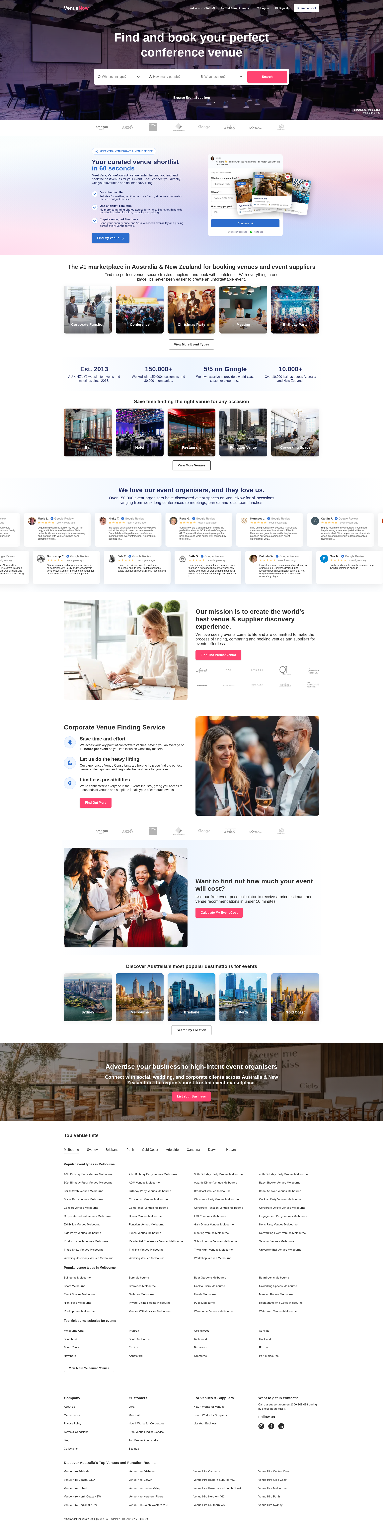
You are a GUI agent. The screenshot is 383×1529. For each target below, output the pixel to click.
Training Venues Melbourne (146, 1249)
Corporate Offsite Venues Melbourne (282, 1207)
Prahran (134, 1330)
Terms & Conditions (76, 1431)
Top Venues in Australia (143, 1440)
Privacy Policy (72, 1423)
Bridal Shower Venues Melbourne (280, 1191)
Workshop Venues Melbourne (212, 1258)
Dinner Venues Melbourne (145, 1216)
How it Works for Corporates (146, 1423)
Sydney (92, 1149)
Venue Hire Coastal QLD (79, 1479)
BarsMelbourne (139, 1277)
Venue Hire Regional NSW (80, 1504)
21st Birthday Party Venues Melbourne (153, 1174)
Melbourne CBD (74, 1330)
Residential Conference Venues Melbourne (156, 1241)
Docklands (265, 1339)
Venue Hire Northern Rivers (146, 1496)
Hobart (231, 1149)
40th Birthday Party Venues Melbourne (283, 1174)
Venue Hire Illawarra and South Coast (217, 1488)
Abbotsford (136, 1355)
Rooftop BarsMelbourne (79, 1311)
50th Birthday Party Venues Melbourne (88, 1182)
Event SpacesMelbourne (80, 1294)
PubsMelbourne (204, 1302)
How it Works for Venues (208, 1406)
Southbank (70, 1339)
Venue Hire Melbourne (272, 1488)
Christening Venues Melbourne (148, 1199)
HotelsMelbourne (205, 1294)
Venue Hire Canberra (206, 1471)
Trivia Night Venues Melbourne (213, 1249)
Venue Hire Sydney (270, 1504)
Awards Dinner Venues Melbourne (215, 1182)
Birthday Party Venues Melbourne (150, 1191)
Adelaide (172, 1149)
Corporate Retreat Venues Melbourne (87, 1216)
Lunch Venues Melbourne (145, 1232)
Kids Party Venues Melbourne (82, 1232)
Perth (130, 1149)
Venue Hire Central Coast (274, 1471)
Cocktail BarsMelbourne (209, 1286)
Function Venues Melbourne (146, 1224)
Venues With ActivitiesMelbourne (150, 1311)
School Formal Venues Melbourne (215, 1241)
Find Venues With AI (201, 8)
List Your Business (238, 8)
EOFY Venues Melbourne (210, 1216)
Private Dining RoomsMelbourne (150, 1302)
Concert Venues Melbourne (81, 1207)
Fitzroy (263, 1347)
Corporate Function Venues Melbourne (218, 1207)
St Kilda (264, 1330)
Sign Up (284, 8)
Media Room (72, 1415)
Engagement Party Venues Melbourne (283, 1216)
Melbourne (71, 1149)
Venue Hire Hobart (75, 1488)
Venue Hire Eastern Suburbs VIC (214, 1479)
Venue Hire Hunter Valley (144, 1488)
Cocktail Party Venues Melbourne (280, 1199)
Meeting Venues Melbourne (211, 1232)
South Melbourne (140, 1339)
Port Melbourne (269, 1355)
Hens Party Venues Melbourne (278, 1224)
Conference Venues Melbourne (148, 1207)
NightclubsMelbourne (77, 1302)
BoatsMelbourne (74, 1286)
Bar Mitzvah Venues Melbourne (83, 1191)
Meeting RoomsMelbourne (276, 1294)
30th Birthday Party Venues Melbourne (218, 1174)
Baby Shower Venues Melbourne (279, 1182)
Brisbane (112, 1149)
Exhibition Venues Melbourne (82, 1224)
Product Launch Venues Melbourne (86, 1241)
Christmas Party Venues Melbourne (216, 1199)
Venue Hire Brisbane (142, 1471)
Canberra (193, 1149)
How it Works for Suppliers (210, 1415)
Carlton (133, 1347)
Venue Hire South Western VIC (148, 1504)
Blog (66, 1440)
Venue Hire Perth (269, 1496)
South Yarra (71, 1347)
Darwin (213, 1149)
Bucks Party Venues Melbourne (83, 1199)
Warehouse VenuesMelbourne (213, 1311)
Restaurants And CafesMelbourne (281, 1302)
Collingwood (201, 1330)
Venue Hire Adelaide (76, 1471)
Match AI (134, 1415)
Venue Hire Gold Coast (272, 1479)
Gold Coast (150, 1149)
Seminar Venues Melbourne (276, 1241)
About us (69, 1406)
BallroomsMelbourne (77, 1277)
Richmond (200, 1339)
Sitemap (134, 1448)
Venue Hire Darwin (140, 1479)
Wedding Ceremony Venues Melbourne (89, 1258)
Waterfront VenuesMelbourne (278, 1311)
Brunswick (200, 1347)
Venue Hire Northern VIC (209, 1496)
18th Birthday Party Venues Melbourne (88, 1174)
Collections (71, 1448)
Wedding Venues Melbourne (147, 1258)
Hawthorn (70, 1355)
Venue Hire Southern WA (209, 1504)
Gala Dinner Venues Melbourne (214, 1224)
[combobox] (221, 77)
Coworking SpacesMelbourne (278, 1286)
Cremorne (200, 1355)
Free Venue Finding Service (146, 1431)
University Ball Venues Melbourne (280, 1249)
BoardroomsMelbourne (274, 1277)
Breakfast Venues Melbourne (212, 1191)
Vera (131, 1406)
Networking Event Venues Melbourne (282, 1232)
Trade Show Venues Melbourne (84, 1249)
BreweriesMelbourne (142, 1286)
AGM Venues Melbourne (144, 1182)
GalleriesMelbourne (141, 1294)
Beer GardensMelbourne (210, 1277)
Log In (264, 8)
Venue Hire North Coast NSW (82, 1496)
